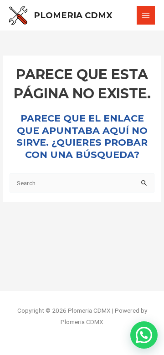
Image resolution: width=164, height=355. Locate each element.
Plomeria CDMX (73, 15)
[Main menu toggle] (146, 15)
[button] (144, 335)
